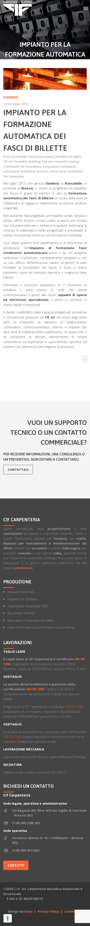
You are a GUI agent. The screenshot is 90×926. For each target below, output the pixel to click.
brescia (9, 157)
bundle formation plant (35, 157)
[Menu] (86, 8)
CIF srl (7, 161)
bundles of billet (68, 157)
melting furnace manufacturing (53, 161)
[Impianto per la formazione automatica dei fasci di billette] (45, 79)
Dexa (28, 911)
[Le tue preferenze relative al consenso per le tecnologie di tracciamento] (7, 918)
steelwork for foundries (22, 166)
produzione (24, 568)
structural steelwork (59, 166)
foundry (20, 161)
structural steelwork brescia (25, 171)
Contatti (16, 865)
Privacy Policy (49, 911)
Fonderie (10, 97)
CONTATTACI (18, 469)
